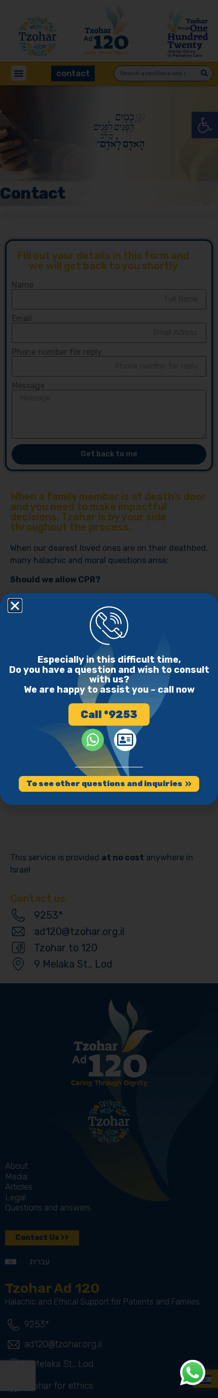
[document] (109, 699)
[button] (15, 605)
